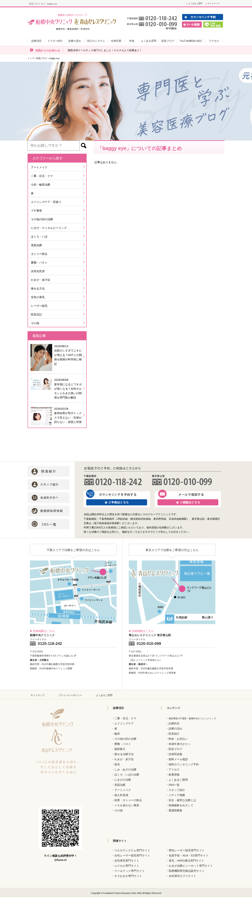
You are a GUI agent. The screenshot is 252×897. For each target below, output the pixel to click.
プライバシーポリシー (70, 695)
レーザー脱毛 (39, 305)
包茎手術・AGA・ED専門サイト (188, 855)
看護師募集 (175, 810)
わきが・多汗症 (40, 279)
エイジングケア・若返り (46, 201)
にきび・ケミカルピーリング (49, 227)
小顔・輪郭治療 (40, 184)
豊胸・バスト (39, 262)
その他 (35, 323)
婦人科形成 (121, 795)
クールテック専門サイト (129, 870)
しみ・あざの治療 (125, 769)
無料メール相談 (178, 759)
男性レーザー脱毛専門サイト (187, 850)
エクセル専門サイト (126, 865)
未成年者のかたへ (180, 743)
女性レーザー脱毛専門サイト (132, 855)
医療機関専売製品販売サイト (187, 870)
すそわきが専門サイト (128, 876)
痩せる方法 (38, 288)
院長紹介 (174, 733)
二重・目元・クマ (42, 176)
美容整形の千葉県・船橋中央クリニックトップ (192, 718)
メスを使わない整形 (126, 805)
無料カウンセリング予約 (184, 764)
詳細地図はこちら (44, 631)
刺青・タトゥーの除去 (128, 800)
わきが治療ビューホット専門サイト (191, 865)
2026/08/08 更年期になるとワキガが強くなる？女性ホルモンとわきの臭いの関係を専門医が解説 (68, 388)
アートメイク (39, 167)
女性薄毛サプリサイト (182, 876)
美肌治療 (36, 245)
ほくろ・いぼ (39, 236)
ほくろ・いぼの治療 (126, 774)
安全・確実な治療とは (182, 800)
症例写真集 (175, 754)
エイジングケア (124, 723)
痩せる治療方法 (124, 754)
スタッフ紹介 (177, 790)
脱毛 (117, 764)
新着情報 (174, 774)
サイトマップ (214, 3)
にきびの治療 (122, 779)
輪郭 (117, 733)
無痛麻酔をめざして (181, 805)
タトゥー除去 (39, 253)
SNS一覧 (174, 784)
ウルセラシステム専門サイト (132, 850)
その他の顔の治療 (42, 219)
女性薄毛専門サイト (126, 860)
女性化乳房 (38, 271)
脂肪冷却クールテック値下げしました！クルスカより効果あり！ (105, 50)
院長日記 (36, 314)
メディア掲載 (177, 795)
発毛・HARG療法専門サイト (186, 860)
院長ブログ (41, 58)
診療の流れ (175, 728)
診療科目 (174, 723)
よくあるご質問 (195, 3)
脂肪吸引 (119, 749)
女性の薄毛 (38, 297)
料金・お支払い (178, 738)
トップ (31, 58)
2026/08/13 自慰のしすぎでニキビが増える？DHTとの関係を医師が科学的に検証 (68, 355)
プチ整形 (36, 210)
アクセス (174, 769)
